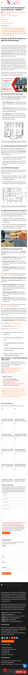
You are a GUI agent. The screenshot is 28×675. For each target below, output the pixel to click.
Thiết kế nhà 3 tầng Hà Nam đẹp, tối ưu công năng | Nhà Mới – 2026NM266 (20, 421)
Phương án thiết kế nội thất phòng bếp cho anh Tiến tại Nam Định (20, 436)
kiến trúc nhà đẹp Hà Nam (6, 305)
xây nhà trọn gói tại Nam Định (14, 251)
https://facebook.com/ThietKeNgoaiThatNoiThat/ (11, 368)
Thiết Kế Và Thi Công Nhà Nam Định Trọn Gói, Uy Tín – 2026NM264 (7, 451)
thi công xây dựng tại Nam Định (16, 323)
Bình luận (4, 545)
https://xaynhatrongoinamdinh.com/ (12, 371)
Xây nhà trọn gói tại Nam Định (7, 23)
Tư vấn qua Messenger (9, 670)
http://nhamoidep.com (11, 619)
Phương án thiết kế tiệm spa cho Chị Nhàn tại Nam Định (20, 451)
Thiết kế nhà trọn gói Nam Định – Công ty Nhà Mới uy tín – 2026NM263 (7, 466)
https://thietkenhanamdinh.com (13, 617)
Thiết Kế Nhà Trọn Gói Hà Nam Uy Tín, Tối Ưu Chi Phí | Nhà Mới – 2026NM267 (7, 421)
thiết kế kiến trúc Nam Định (6, 275)
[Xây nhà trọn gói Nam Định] (14, 2)
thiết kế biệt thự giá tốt (16, 326)
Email (3, 562)
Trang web (4, 567)
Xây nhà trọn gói (9, 12)
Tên (3, 556)
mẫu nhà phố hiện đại (13, 328)
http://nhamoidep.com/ (10, 372)
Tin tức (3, 12)
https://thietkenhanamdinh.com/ (12, 369)
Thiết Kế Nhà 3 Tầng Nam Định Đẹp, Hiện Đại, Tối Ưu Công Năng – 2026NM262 (20, 466)
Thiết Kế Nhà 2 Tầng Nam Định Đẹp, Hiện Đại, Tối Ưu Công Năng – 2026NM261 (7, 481)
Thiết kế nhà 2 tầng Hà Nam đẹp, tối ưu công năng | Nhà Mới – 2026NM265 (7, 436)
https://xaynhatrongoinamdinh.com (14, 621)
